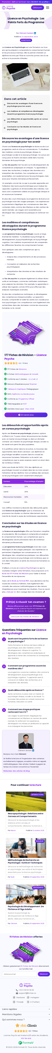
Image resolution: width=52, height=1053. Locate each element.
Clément (14, 923)
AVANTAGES (26, 40)
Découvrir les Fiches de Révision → (26, 617)
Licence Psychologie (28, 568)
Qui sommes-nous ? (13, 1019)
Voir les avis (26, 1038)
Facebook (20, 997)
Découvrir (37, 8)
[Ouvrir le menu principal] (47, 7)
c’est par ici (11, 592)
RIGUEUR (39, 841)
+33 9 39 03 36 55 (26, 990)
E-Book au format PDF (19, 581)
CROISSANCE (38, 887)
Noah (13, 877)
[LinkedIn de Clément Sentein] (35, 33)
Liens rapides (9, 1009)
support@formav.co (27, 993)
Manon (13, 830)
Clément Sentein (26, 33)
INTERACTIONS (37, 795)
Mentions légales (12, 1014)
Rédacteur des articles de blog (16, 771)
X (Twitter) (34, 1002)
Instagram (34, 997)
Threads (19, 1002)
